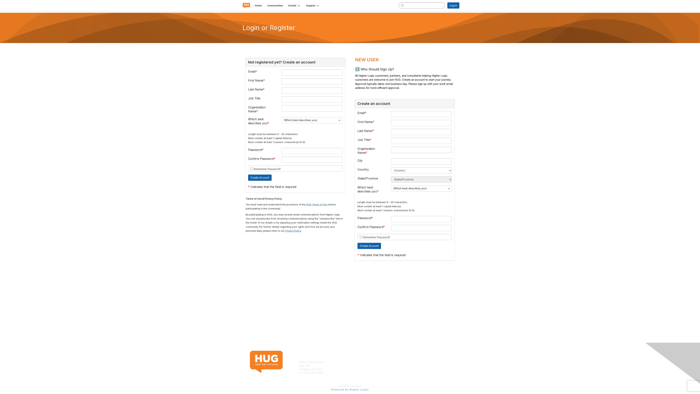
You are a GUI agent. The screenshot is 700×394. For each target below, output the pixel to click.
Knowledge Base (361, 362)
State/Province (367, 178)
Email (251, 71)
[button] (294, 5)
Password (255, 150)
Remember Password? (267, 169)
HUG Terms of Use (316, 204)
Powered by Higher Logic (350, 389)
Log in (453, 5)
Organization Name (257, 109)
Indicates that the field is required (273, 187)
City (360, 160)
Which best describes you (257, 121)
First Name (255, 80)
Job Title (254, 98)
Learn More (358, 365)
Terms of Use (412, 362)
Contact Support (309, 376)
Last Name (255, 89)
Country (363, 169)
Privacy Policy (293, 230)
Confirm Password (261, 159)
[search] (402, 5)
